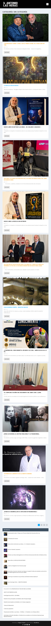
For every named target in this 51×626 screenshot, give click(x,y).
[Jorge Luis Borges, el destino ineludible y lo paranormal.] (25, 418)
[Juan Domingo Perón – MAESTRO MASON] (25, 291)
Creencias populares (8, 608)
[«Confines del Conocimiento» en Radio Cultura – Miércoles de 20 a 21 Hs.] (25, 334)
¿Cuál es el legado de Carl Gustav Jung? (17, 565)
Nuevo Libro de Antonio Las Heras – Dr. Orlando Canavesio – (22, 127)
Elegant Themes (21, 622)
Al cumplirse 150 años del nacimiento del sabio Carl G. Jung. (22, 392)
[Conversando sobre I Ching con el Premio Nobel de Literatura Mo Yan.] (25, 28)
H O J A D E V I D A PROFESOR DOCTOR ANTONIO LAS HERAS (17, 588)
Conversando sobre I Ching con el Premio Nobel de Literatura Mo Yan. (24, 44)
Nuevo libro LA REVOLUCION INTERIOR (15, 221)
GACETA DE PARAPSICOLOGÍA (10, 592)
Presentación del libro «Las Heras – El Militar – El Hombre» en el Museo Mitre (21, 612)
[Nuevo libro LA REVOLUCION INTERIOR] (25, 205)
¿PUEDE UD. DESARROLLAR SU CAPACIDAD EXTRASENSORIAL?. (20, 511)
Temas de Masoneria (9, 605)
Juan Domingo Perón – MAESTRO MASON (16, 307)
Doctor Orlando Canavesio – (14, 549)
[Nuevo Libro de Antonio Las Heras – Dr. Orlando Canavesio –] (25, 111)
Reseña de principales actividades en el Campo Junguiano (17, 602)
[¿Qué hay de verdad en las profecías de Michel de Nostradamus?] (5, 577)
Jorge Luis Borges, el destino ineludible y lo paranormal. (22, 434)
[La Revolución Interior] (25, 70)
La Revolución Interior (11, 85)
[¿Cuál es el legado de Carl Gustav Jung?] (5, 566)
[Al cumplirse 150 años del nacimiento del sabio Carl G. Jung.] (25, 377)
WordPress (36, 622)
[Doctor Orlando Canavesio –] (5, 550)
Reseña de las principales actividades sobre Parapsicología (17, 598)
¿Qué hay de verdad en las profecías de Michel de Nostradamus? (23, 576)
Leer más (7, 52)
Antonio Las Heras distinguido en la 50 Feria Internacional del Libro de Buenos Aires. (25, 179)
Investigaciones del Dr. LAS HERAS (11, 595)
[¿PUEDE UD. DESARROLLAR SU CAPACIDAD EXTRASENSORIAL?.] (24, 497)
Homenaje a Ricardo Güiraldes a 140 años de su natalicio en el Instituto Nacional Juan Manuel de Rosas (24, 616)
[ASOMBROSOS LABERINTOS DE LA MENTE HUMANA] (24, 459)
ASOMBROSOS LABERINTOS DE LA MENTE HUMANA (18, 473)
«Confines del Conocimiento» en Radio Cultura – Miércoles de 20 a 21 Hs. (25, 351)
